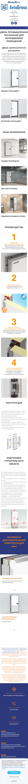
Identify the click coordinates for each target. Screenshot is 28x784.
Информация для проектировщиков (10, 734)
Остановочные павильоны (14, 681)
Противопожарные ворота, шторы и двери (10, 652)
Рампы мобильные (17, 661)
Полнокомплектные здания (19, 670)
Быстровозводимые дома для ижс (9, 676)
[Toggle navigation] (26, 28)
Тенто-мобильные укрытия (17, 672)
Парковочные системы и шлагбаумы (17, 669)
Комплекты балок (20, 650)
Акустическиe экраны (19, 680)
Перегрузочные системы (6, 661)
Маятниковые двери (6, 666)
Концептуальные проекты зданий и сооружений (13, 758)
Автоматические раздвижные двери (10, 668)
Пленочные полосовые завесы (12, 653)
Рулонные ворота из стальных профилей (18, 658)
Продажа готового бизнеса (7, 747)
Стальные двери (8, 662)
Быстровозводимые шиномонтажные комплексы (13, 746)
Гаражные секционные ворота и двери (10, 648)
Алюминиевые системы (12, 678)
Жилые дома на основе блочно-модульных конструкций (14, 674)
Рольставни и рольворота (7, 660)
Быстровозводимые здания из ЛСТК (10, 736)
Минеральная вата (11, 677)
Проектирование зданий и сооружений (11, 744)
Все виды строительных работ (8, 756)
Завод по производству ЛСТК (8, 732)
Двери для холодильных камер (18, 666)
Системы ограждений (7, 670)
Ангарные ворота (5, 658)
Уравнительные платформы (20, 660)
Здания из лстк (8, 672)
